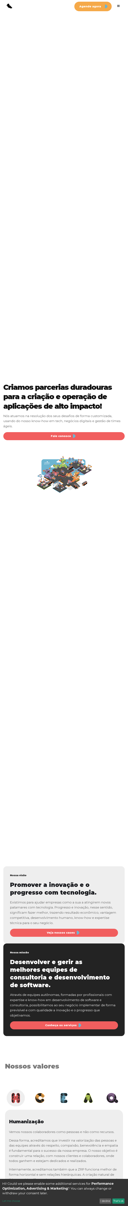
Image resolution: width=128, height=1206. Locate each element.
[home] (9, 6)
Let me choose (11, 1200)
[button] (119, 6)
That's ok (118, 1200)
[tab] (16, 1098)
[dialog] (64, 1192)
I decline (105, 1200)
